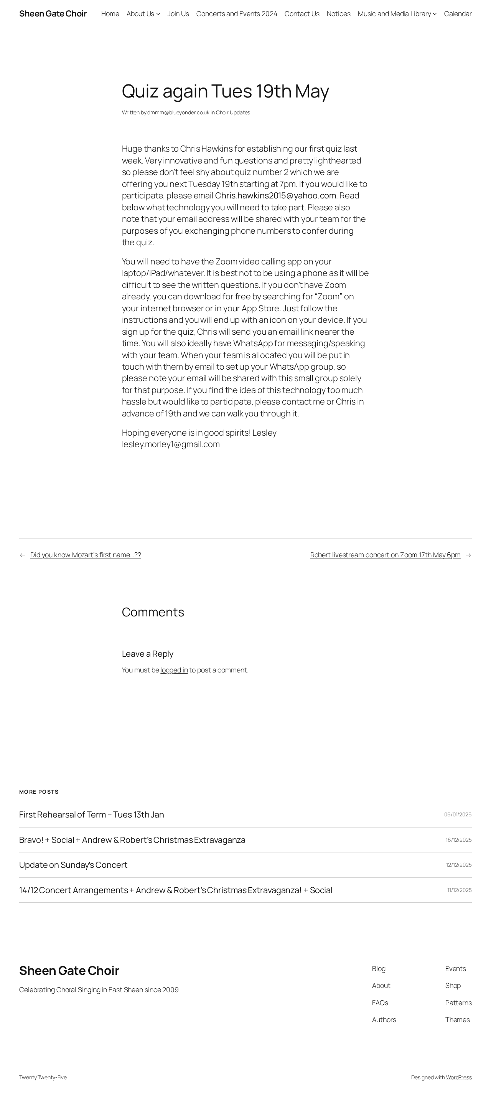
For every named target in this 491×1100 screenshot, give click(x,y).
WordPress (459, 1077)
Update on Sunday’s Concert (73, 864)
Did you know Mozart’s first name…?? (85, 554)
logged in (174, 669)
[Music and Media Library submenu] (435, 14)
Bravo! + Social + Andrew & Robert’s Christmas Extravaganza (132, 839)
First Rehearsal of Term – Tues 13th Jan (91, 814)
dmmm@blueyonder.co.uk (178, 112)
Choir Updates (233, 112)
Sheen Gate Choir (53, 13)
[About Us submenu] (158, 14)
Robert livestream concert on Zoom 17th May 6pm (385, 554)
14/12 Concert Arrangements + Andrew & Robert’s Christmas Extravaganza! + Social (176, 890)
